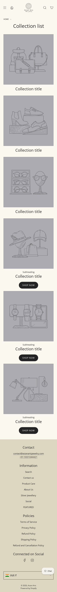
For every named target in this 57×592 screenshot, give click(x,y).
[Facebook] (24, 560)
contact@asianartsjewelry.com (28, 453)
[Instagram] (32, 560)
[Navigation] (4, 7)
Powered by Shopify (29, 588)
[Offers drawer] (11, 7)
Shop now (28, 285)
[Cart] (51, 7)
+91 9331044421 (28, 457)
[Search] (44, 7)
